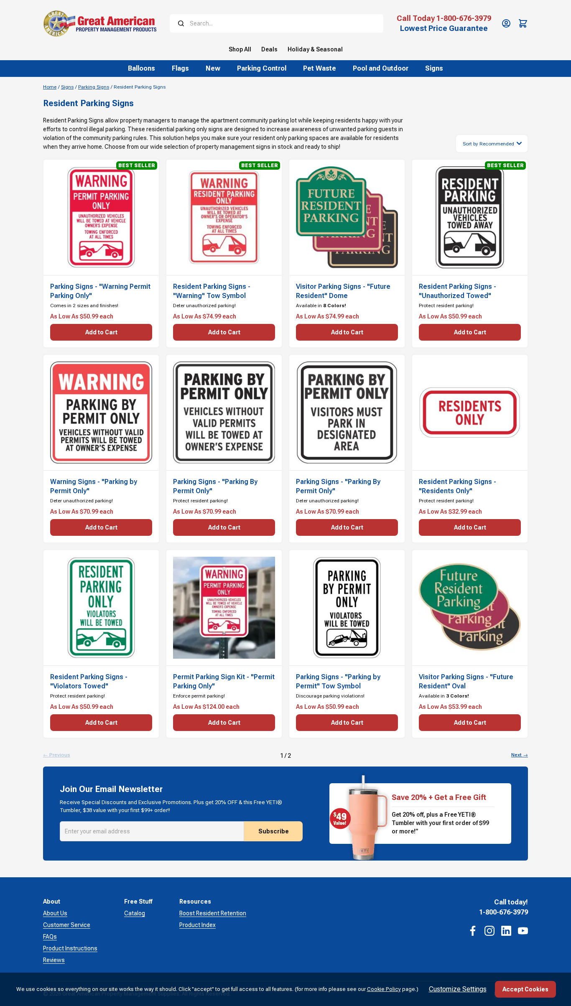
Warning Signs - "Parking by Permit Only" (93, 486)
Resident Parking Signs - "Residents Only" (457, 486)
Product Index (197, 925)
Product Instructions (70, 948)
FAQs (50, 936)
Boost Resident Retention (212, 913)
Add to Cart (101, 332)
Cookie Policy (384, 989)
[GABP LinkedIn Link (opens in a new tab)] (506, 931)
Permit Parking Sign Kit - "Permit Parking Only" (224, 681)
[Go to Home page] (99, 23)
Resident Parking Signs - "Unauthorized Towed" (457, 291)
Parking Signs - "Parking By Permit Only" (215, 486)
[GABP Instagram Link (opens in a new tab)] (489, 931)
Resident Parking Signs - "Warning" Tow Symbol (211, 291)
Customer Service (66, 925)
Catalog (134, 913)
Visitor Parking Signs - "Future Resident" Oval (466, 681)
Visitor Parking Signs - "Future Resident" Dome (343, 291)
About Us (55, 913)
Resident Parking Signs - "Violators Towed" (88, 681)
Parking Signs (93, 87)
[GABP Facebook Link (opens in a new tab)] (473, 931)
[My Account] (506, 23)
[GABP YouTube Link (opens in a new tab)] (523, 931)
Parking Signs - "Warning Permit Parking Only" (100, 291)
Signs (67, 87)
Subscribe (273, 831)
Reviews (54, 960)
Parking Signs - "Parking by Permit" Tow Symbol (338, 681)
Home (49, 87)
